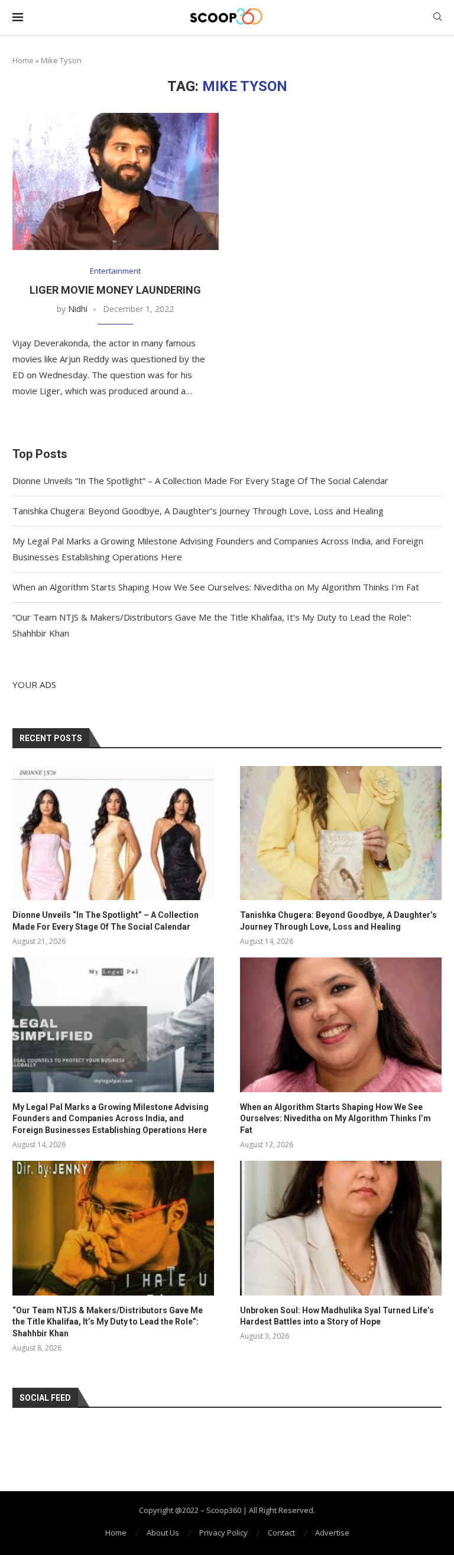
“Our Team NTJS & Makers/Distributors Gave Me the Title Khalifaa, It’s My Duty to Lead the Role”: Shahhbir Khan (107, 1322)
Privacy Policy (223, 1532)
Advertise (332, 1532)
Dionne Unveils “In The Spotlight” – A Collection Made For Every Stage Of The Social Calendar (200, 480)
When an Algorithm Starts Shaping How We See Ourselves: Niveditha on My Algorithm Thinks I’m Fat (215, 587)
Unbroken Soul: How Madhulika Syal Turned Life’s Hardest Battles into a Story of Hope (337, 1316)
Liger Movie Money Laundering (115, 290)
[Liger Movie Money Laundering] (115, 182)
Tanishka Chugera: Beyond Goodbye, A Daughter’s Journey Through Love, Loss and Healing (198, 511)
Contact (281, 1532)
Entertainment (115, 271)
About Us (163, 1532)
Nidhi (77, 308)
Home (23, 60)
